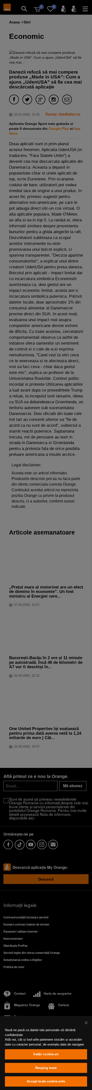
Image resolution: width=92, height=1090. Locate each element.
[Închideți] (86, 1022)
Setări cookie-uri (46, 1054)
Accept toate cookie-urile (46, 1081)
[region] (46, 1053)
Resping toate (46, 1068)
